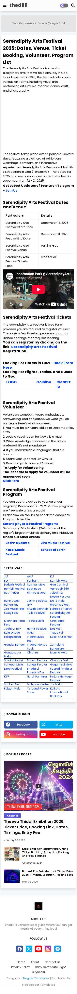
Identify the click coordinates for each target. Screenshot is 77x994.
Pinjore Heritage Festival (61, 678)
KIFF (6, 676)
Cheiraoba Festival (57, 623)
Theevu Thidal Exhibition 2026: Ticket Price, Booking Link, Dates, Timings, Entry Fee (36, 827)
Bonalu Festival (37, 660)
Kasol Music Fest (61, 637)
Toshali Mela (35, 621)
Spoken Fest (12, 684)
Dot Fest (56, 629)
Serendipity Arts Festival (34, 346)
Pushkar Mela (36, 585)
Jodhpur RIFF (12, 629)
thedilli (18, 5)
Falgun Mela (12, 689)
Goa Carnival (59, 585)
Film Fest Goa (36, 593)
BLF (6, 581)
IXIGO (11, 382)
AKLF (30, 576)
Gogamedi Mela (61, 664)
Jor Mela (56, 684)
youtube (59, 734)
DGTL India (57, 601)
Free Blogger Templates (38, 985)
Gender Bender (14, 645)
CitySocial (38, 972)
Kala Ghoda (12, 633)
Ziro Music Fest (14, 609)
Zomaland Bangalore (57, 647)
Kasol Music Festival (15, 552)
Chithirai (32, 652)
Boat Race (34, 589)
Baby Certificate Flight (50, 967)
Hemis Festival (37, 629)
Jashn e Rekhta (18, 543)
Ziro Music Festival (55, 543)
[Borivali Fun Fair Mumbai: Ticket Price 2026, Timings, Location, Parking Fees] (12, 876)
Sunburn (32, 581)
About (35, 962)
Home (21, 962)
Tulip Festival (36, 613)
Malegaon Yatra (38, 684)
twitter (59, 725)
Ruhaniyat (11, 605)
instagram (23, 734)
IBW (29, 605)
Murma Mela (58, 652)
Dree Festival (13, 669)
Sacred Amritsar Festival (61, 671)
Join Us (11, 190)
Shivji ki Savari (13, 660)
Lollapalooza (12, 637)
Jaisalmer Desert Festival (60, 595)
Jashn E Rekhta (37, 601)
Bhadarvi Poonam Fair (35, 671)
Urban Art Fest (59, 605)
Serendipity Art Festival (60, 615)
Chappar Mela (59, 660)
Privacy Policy (20, 967)
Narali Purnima (37, 676)
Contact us (52, 962)
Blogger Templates (36, 978)
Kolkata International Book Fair (59, 692)
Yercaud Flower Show (37, 690)
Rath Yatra (11, 593)
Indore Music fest (35, 639)
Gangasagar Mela (12, 654)
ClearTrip (63, 384)
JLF (6, 576)
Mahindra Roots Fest (14, 623)
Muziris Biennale (38, 609)
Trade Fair (57, 633)
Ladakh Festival (14, 585)
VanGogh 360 (59, 589)
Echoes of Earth (53, 550)
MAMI (30, 633)
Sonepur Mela (13, 664)
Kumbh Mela (58, 581)
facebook (23, 725)
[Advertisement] (38, 122)
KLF (52, 576)
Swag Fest (11, 613)
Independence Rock (37, 647)
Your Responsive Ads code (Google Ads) (38, 23)
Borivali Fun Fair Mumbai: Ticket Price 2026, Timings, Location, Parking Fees (47, 873)
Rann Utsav (12, 601)
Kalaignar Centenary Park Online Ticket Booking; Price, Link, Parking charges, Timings (45, 852)
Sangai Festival (37, 664)
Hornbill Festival (14, 589)
